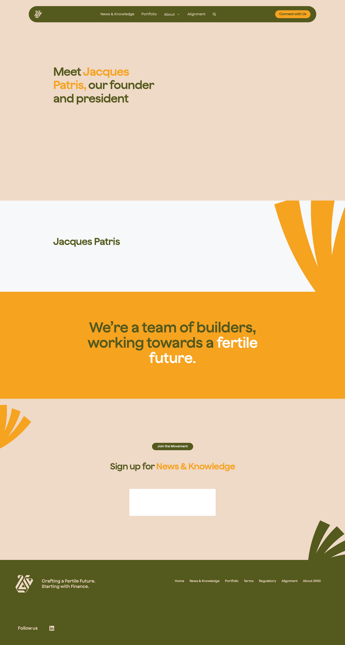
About (169, 14)
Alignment (196, 14)
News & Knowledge (117, 14)
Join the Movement (172, 446)
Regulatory (267, 581)
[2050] (38, 14)
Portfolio (149, 14)
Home (179, 581)
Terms (249, 581)
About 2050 (312, 581)
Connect (292, 14)
